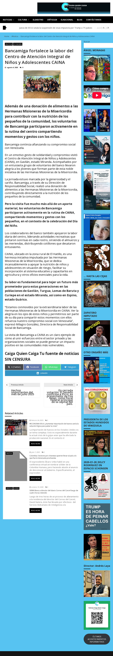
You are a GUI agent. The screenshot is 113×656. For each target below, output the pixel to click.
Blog (79, 19)
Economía (18, 44)
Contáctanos (93, 19)
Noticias (7, 19)
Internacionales (11, 424)
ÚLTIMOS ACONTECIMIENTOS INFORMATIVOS (97, 639)
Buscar (87, 41)
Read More (35, 444)
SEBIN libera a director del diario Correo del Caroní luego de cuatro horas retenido (53, 491)
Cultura (22, 19)
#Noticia (9, 44)
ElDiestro (38, 19)
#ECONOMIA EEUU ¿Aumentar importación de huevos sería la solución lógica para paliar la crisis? (54, 425)
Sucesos (16, 488)
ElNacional (67, 19)
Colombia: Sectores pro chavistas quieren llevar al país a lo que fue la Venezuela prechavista (52, 457)
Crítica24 (52, 19)
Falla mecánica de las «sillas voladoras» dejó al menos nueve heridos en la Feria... (57, 27)
